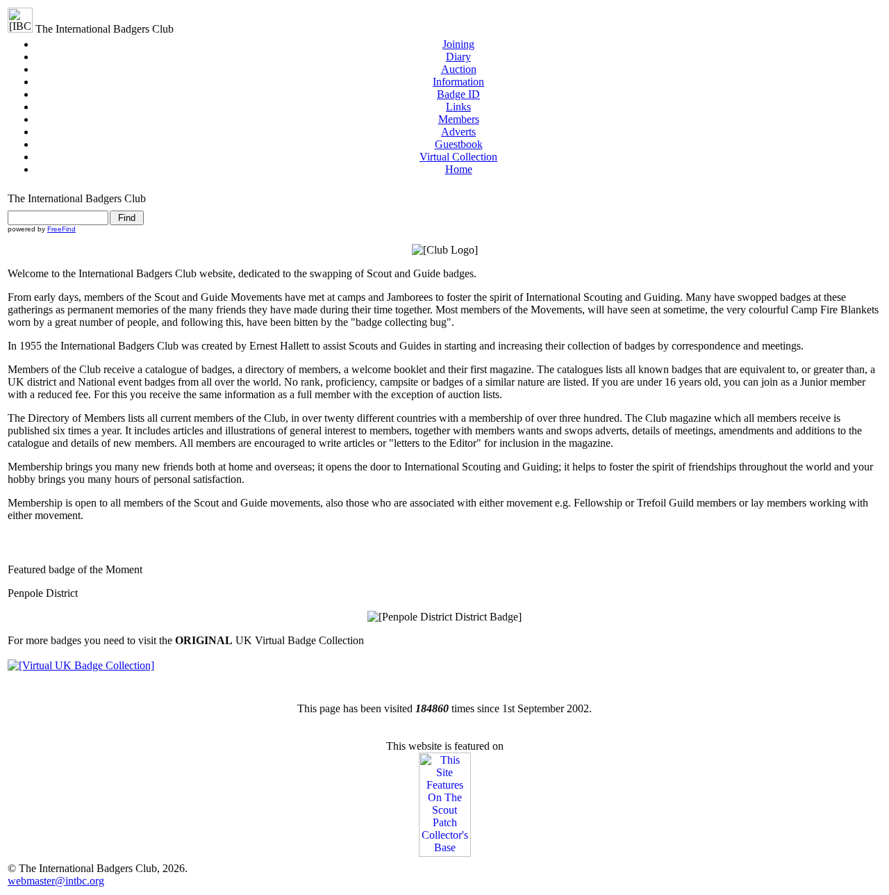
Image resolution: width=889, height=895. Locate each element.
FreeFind (61, 229)
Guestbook (459, 144)
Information (458, 82)
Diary (458, 57)
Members (458, 119)
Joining (458, 44)
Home (458, 169)
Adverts (458, 132)
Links (458, 107)
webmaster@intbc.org (56, 881)
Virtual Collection (458, 157)
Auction (458, 69)
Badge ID (458, 94)
